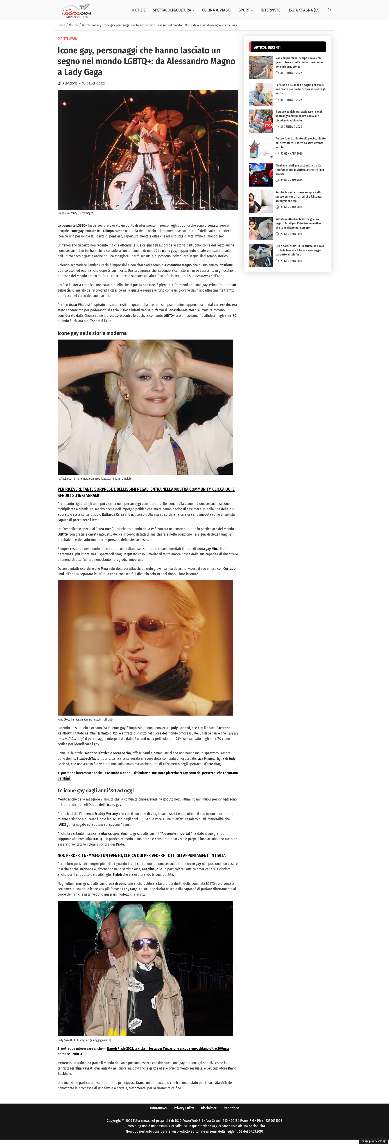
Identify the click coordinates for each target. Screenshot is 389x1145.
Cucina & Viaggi (216, 10)
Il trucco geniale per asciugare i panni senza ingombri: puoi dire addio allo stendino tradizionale (299, 116)
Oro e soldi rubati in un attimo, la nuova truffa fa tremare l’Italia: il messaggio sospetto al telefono (300, 250)
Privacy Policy (184, 1108)
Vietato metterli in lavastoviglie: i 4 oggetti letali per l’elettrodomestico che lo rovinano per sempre (298, 224)
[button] (329, 10)
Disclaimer (209, 1108)
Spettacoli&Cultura (172, 10)
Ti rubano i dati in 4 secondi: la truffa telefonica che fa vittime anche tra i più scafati (300, 170)
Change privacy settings (373, 1141)
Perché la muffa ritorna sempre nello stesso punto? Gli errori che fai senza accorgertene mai (298, 197)
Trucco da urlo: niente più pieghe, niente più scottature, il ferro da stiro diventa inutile (301, 143)
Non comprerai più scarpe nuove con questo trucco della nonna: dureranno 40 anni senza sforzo (299, 62)
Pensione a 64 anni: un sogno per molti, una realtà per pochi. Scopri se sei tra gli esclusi (301, 89)
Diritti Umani (68, 38)
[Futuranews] (74, 10)
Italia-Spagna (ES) (304, 10)
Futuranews (158, 1108)
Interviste (270, 10)
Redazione (231, 1108)
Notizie (139, 10)
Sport (244, 10)
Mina (215, 549)
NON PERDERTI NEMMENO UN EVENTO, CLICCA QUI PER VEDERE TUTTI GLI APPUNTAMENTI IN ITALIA (142, 855)
